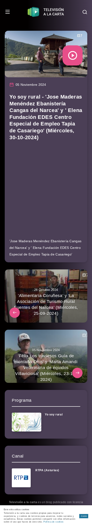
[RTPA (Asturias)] (21, 477)
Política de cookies (53, 522)
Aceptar (84, 516)
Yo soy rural (54, 414)
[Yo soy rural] (26, 422)
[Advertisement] (46, 192)
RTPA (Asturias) (47, 470)
